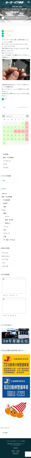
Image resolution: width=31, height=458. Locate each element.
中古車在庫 (6, 200)
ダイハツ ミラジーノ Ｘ (10, 295)
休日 (4, 230)
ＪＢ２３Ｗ (5, 266)
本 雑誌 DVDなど (9, 240)
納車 (4, 206)
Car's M (6, 33)
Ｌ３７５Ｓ (5, 259)
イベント (6, 226)
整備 (5, 99)
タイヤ (7, 216)
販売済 (5, 203)
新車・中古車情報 (8, 157)
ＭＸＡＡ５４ (5, 256)
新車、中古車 (9, 220)
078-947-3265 (17, 7)
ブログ (5, 164)
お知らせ (4, 193)
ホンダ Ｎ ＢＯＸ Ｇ (9, 315)
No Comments (7, 35)
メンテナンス (7, 161)
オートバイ (6, 233)
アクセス (5, 167)
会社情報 (5, 154)
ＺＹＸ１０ (5, 253)
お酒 (4, 236)
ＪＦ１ (4, 263)
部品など (7, 223)
